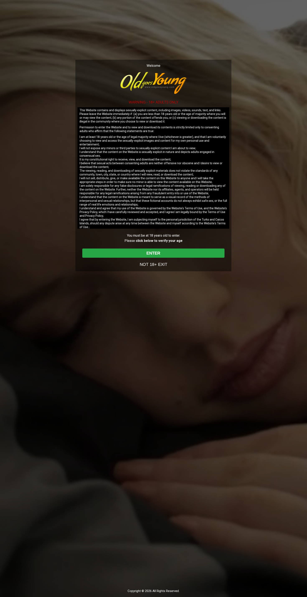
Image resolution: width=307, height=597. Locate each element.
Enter (153, 253)
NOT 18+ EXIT (153, 264)
